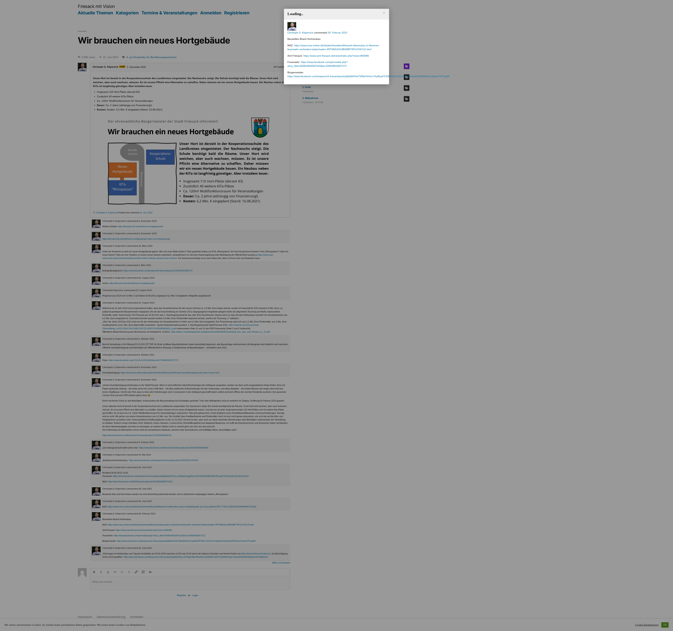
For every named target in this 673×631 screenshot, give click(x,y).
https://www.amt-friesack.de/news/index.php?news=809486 (336, 55)
